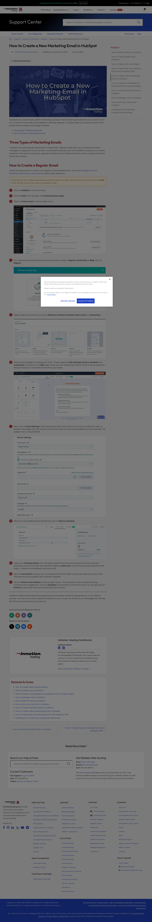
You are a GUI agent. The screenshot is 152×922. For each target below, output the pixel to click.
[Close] (109, 279)
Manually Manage (68, 301)
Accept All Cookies (85, 301)
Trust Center (51, 294)
